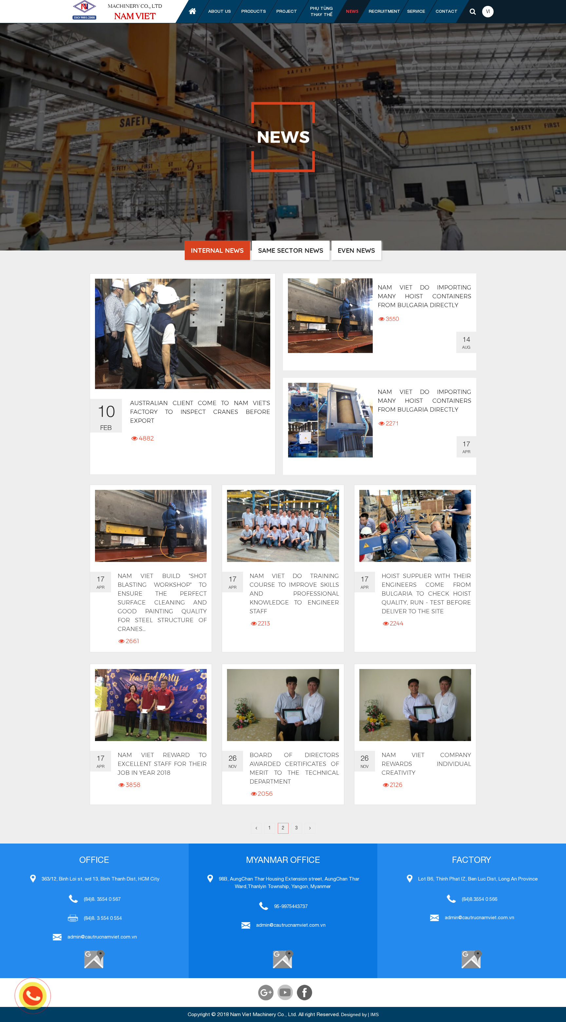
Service (416, 11)
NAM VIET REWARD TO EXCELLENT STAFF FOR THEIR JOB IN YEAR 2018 (162, 764)
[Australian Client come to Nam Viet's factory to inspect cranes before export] (182, 334)
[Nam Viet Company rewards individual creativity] (415, 705)
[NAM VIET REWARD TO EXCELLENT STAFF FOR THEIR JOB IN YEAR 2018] (151, 705)
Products (253, 11)
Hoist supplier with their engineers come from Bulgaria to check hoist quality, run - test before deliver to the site (426, 593)
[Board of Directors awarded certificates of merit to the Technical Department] (283, 705)
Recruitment (384, 11)
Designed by (354, 1014)
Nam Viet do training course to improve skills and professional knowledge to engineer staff (294, 593)
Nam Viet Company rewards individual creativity (426, 764)
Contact (447, 11)
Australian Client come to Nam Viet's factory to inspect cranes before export (200, 412)
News (352, 11)
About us (219, 11)
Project (286, 11)
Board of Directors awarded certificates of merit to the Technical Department (294, 768)
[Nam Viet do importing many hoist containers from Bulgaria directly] (330, 315)
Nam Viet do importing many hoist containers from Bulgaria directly (424, 296)
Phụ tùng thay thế (321, 11)
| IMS (373, 1014)
